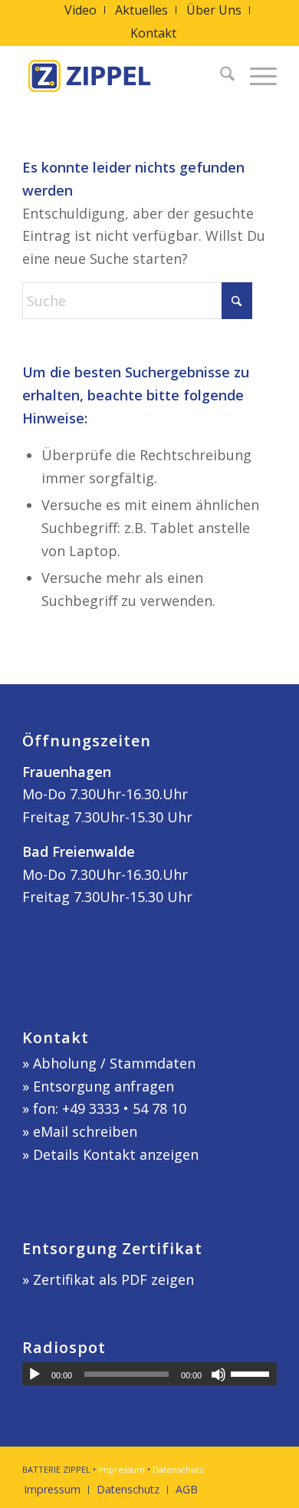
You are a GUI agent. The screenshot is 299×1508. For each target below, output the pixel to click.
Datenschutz (178, 1469)
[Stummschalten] (218, 1374)
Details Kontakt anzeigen (116, 1154)
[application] (149, 1373)
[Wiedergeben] (34, 1374)
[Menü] (256, 76)
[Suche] (220, 76)
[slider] (254, 1373)
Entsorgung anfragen (103, 1086)
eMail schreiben (85, 1131)
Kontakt (153, 33)
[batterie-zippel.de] (123, 76)
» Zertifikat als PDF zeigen (108, 1279)
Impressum (121, 1469)
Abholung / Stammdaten (114, 1063)
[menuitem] (81, 10)
